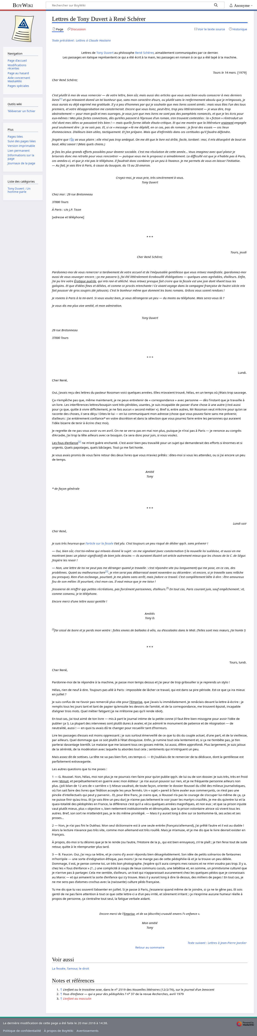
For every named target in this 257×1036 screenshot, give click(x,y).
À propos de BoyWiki (58, 1031)
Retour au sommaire (149, 947)
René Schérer (144, 53)
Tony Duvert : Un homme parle (19, 190)
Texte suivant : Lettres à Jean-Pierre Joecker (217, 943)
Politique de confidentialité (22, 1031)
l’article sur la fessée (99, 543)
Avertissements (87, 1031)
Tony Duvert (104, 53)
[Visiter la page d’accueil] (23, 28)
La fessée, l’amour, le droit (70, 968)
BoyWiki (23, 5)
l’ (71, 139)
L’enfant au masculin (77, 998)
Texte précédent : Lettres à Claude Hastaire (81, 40)
